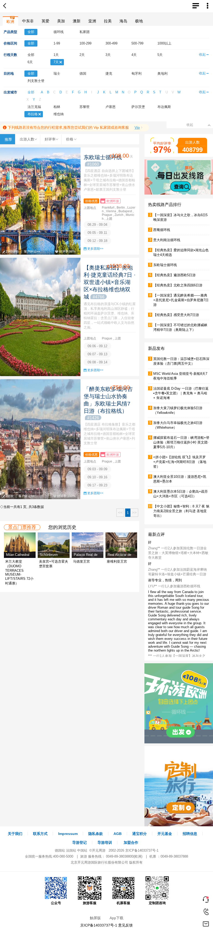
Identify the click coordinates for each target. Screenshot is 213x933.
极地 (139, 21)
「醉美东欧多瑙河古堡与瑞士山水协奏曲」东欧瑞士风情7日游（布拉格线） (108, 403)
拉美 (108, 21)
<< (120, 512)
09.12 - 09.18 (97, 241)
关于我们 (15, 834)
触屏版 (95, 918)
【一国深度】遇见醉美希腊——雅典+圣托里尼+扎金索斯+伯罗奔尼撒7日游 (181, 300)
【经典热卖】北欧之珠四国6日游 (177, 285)
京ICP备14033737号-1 (141, 850)
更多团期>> (95, 248)
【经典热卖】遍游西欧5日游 (174, 275)
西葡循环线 (161, 230)
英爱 (45, 21)
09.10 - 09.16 (97, 477)
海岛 (123, 21)
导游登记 (79, 842)
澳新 (77, 21)
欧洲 (10, 21)
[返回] (5, 6)
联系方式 (40, 834)
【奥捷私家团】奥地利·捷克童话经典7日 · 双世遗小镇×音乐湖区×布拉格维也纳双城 (110, 282)
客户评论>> (32, 251)
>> (134, 512)
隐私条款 (95, 834)
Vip (137, 127)
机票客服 (123, 903)
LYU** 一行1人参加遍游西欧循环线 (174, 586)
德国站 (60, 850)
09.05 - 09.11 (97, 233)
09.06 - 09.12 (97, 346)
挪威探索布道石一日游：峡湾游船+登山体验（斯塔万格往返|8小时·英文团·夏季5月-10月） (181, 442)
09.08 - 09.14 (97, 362)
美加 (61, 21)
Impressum (68, 834)
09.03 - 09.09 (97, 469)
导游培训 (104, 842)
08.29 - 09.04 (97, 225)
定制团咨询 (157, 903)
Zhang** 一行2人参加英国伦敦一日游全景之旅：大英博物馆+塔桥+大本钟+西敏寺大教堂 (178, 552)
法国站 (71, 850)
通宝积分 (139, 834)
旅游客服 (89, 903)
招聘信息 (190, 834)
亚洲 (92, 21)
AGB (118, 834)
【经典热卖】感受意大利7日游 (176, 315)
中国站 (82, 850)
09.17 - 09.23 (97, 485)
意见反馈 (125, 925)
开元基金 (164, 834)
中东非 (28, 21)
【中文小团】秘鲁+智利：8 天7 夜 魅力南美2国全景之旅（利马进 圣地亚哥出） (181, 511)
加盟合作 (131, 842)
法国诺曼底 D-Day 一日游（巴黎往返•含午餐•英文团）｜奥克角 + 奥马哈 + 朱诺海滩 (181, 393)
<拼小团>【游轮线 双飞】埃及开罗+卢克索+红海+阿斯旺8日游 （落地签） (179, 461)
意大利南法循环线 (166, 240)
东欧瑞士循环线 (165, 265)
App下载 (116, 918)
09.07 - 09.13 (97, 354)
